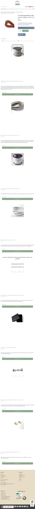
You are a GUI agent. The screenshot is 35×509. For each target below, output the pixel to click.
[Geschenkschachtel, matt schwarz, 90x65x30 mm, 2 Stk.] (17, 329)
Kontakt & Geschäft (22, 475)
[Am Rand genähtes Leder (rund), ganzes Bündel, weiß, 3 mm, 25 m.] (17, 170)
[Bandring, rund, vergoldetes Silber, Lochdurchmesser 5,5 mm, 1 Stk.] (17, 433)
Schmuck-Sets (3, 493)
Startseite (20, 474)
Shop (20, 477)
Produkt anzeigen (17, 94)
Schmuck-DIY (17, 4)
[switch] (32, 505)
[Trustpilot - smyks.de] (19, 494)
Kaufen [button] (26, 30)
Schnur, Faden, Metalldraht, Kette (5, 496)
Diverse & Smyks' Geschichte (5, 499)
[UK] (27, 6)
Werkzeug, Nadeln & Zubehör (5, 497)
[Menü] (31, 500)
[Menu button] (33, 6)
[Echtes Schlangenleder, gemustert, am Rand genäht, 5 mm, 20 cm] (17, 117)
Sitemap (20, 480)
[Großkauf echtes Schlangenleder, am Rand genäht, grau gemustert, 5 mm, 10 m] (17, 62)
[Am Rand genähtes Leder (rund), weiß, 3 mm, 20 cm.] (17, 221)
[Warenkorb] (32, 6)
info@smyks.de (3, 480)
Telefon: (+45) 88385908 (4, 479)
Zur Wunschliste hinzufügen (20, 34)
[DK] (25, 6)
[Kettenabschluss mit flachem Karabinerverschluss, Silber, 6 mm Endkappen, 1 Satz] (17, 381)
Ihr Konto (20, 479)
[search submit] (33, 9)
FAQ (20, 478)
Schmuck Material (3, 495)
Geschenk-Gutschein (4, 498)
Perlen (2, 494)
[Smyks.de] (17, 2)
